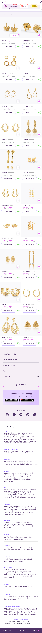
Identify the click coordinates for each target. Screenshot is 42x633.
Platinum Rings (24, 489)
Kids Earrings (17, 475)
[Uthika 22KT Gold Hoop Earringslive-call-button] (18, 145)
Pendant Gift (15, 441)
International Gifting (28, 439)
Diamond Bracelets (18, 522)
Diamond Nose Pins (25, 548)
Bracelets (7, 520)
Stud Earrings (16, 476)
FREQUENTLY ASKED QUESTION (21, 624)
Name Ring (15, 494)
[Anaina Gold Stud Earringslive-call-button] (39, 46)
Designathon (28, 453)
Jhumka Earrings (26, 475)
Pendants (7, 556)
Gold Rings (16, 489)
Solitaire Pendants (29, 558)
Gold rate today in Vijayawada (26, 613)
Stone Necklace (27, 511)
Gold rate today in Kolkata (11, 614)
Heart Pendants (19, 561)
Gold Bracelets (8, 522)
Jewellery (7, 459)
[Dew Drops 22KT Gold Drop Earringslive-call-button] (39, 112)
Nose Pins (7, 546)
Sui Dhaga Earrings (9, 478)
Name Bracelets (17, 526)
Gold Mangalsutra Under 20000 (12, 574)
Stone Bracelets (27, 526)
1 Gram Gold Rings (31, 497)
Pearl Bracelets (8, 524)
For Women (7, 594)
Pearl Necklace (8, 509)
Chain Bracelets (8, 526)
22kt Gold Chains (19, 514)
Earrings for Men (17, 586)
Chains (26, 463)
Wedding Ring (15, 493)
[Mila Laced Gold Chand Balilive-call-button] (18, 311)
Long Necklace (8, 511)
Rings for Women (8, 596)
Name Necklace (17, 511)
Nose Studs (7, 549)
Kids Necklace (28, 506)
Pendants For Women (21, 598)
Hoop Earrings (7, 476)
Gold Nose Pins (15, 548)
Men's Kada (7, 588)
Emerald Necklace (8, 514)
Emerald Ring (7, 494)
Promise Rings (31, 496)
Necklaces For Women (30, 509)
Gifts (5, 431)
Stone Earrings (17, 479)
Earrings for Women (19, 596)
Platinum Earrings (8, 475)
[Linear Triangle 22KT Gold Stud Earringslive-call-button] (39, 344)
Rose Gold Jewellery (19, 464)
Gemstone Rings (8, 491)
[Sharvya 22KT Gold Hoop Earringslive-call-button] (39, 311)
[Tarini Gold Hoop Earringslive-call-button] (39, 79)
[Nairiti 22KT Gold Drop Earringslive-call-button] (39, 212)
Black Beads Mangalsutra (22, 573)
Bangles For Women (9, 598)
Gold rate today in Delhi (10, 611)
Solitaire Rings (33, 489)
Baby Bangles (7, 539)
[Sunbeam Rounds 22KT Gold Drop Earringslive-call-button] (18, 112)
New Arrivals (7, 451)
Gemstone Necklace (9, 508)
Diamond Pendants (18, 558)
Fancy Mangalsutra (9, 573)
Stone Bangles (28, 537)
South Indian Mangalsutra (23, 571)
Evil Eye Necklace (18, 509)
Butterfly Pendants (9, 561)
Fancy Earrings (8, 479)
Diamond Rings (8, 489)
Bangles (6, 534)
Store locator (20, 453)
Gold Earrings (7, 473)
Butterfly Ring (7, 496)
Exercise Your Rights (10, 623)
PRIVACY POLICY (17, 621)
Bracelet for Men (27, 586)
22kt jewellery (30, 461)
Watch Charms (19, 463)
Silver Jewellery (8, 464)
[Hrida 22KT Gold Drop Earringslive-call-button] (39, 278)
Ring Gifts (6, 442)
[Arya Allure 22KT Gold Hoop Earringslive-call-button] (39, 179)
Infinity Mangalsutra (9, 577)
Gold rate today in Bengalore (12, 609)
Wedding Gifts (32, 441)
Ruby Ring (29, 493)
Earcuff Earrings (30, 478)
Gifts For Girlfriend (17, 439)
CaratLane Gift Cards (9, 436)
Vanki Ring (23, 493)
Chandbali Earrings (20, 478)
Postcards (21, 451)
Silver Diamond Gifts (24, 442)
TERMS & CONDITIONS (27, 621)
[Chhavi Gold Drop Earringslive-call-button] (18, 46)
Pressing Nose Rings (16, 549)
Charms (11, 463)
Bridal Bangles (19, 537)
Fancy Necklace (29, 512)
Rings (5, 487)
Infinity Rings (15, 496)
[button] (23, 630)
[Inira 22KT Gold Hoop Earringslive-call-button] (18, 212)
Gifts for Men (7, 433)
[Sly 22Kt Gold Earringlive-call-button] (18, 179)
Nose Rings (7, 548)
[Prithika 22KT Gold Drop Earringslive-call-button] (18, 79)
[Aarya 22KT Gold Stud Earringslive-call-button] (18, 278)
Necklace (7, 504)
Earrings (6, 471)
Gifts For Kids (16, 438)
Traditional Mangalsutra (28, 574)
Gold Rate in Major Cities (12, 606)
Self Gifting (15, 451)
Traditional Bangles (17, 539)
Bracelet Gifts (23, 441)
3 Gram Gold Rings (9, 497)
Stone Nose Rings (28, 549)
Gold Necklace (8, 506)
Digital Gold (28, 451)
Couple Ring (7, 493)
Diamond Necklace (18, 506)
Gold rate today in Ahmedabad (28, 614)
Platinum (6, 463)
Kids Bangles (26, 536)
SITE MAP (11, 621)
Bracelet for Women (31, 596)
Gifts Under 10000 (26, 433)
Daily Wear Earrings (27, 479)
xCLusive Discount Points (29, 623)
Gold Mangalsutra (8, 569)
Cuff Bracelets (7, 527)
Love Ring (30, 494)
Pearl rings (23, 496)
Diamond (9, 461)
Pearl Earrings (24, 476)
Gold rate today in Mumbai (28, 609)
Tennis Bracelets (28, 524)
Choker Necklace (30, 508)
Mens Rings (17, 491)
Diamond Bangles (16, 536)
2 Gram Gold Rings (20, 497)
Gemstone (22, 461)
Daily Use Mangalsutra (25, 576)
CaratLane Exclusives (11, 449)
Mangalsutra (8, 567)
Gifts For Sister (25, 438)
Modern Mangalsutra (9, 571)
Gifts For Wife (7, 441)
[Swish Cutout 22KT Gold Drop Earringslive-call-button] (39, 245)
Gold (5, 461)
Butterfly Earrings (8, 481)
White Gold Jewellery (32, 464)
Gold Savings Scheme (10, 453)
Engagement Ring (26, 491)
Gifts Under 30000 (9, 435)
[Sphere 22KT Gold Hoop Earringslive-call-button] (39, 145)
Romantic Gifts (8, 438)
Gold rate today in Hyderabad (28, 608)
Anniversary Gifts (29, 436)
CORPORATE (19, 623)
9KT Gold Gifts (14, 442)
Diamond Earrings (16, 473)
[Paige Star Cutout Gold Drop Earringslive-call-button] (18, 344)
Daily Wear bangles (9, 537)
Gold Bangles (7, 536)
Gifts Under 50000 (20, 435)
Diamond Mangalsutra (20, 569)
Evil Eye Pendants (8, 559)
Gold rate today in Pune (10, 613)
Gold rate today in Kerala (25, 611)
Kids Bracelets (28, 522)
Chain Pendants (18, 559)
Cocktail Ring (22, 494)
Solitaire (15, 461)
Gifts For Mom (7, 439)
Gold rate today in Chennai (11, 608)
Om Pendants (28, 559)
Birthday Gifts (20, 436)
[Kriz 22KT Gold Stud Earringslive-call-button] (18, 245)
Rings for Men (7, 586)
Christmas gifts (16, 433)
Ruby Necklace (20, 508)
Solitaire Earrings (27, 473)
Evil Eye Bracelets (18, 524)
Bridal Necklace (19, 512)
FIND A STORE (22, 384)
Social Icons (12, 401)
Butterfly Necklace (9, 512)
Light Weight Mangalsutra (10, 576)
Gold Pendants (8, 558)
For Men (6, 584)
